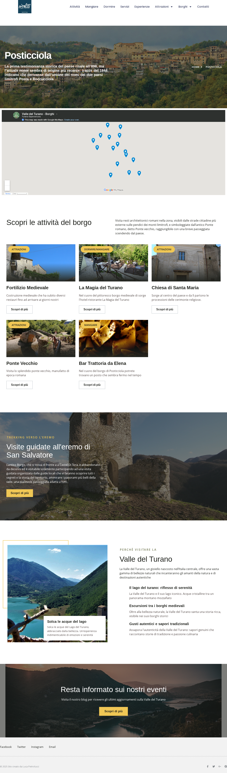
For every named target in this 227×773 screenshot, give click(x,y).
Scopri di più (19, 309)
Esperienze (142, 7)
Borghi (182, 7)
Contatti (203, 7)
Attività (75, 7)
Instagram (37, 747)
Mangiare (91, 7)
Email (52, 747)
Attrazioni (161, 7)
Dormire (109, 7)
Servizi (124, 7)
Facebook (6, 747)
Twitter (21, 747)
